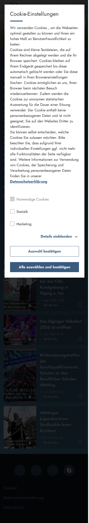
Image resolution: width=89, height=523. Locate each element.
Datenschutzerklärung (28, 181)
